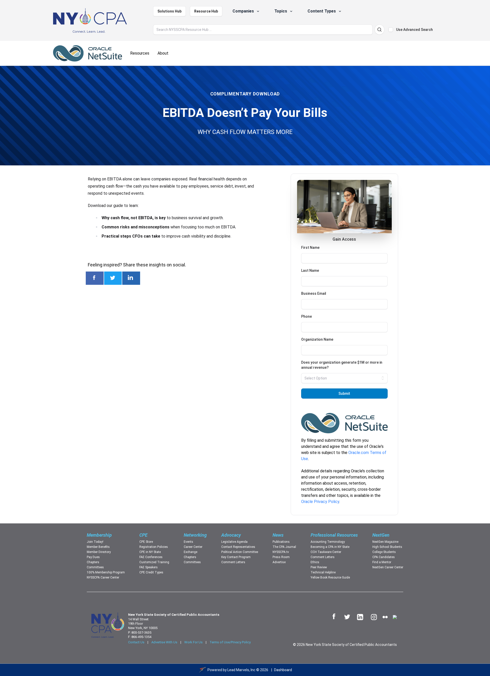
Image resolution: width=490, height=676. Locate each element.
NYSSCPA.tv (281, 552)
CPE (143, 535)
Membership (99, 535)
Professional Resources (334, 535)
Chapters (93, 562)
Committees (95, 567)
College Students (384, 552)
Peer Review (319, 567)
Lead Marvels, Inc (241, 670)
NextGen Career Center (387, 567)
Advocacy (231, 535)
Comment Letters (233, 562)
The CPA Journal (284, 547)
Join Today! (95, 542)
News (278, 535)
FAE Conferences (151, 557)
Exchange (190, 552)
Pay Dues (93, 557)
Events (188, 542)
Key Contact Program (236, 557)
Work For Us (193, 642)
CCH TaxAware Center (326, 552)
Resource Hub (206, 11)
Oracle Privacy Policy (320, 501)
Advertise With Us (164, 642)
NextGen (380, 535)
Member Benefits (98, 547)
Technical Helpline (323, 572)
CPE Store (146, 542)
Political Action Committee (239, 552)
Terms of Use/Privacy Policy (230, 642)
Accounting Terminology (328, 542)
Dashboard (283, 670)
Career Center (193, 547)
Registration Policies (153, 547)
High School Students (387, 547)
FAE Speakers (148, 567)
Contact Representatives (238, 547)
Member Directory (99, 552)
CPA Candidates (383, 557)
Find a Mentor (381, 562)
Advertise (279, 562)
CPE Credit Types (151, 572)
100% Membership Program (106, 572)
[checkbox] (390, 29)
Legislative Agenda (234, 542)
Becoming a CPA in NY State (330, 547)
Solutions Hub (169, 11)
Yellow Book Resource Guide (330, 577)
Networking (195, 535)
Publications (281, 542)
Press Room (281, 557)
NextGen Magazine (385, 542)
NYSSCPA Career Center (103, 577)
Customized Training (154, 562)
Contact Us (136, 642)
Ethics (315, 562)
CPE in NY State (150, 552)
